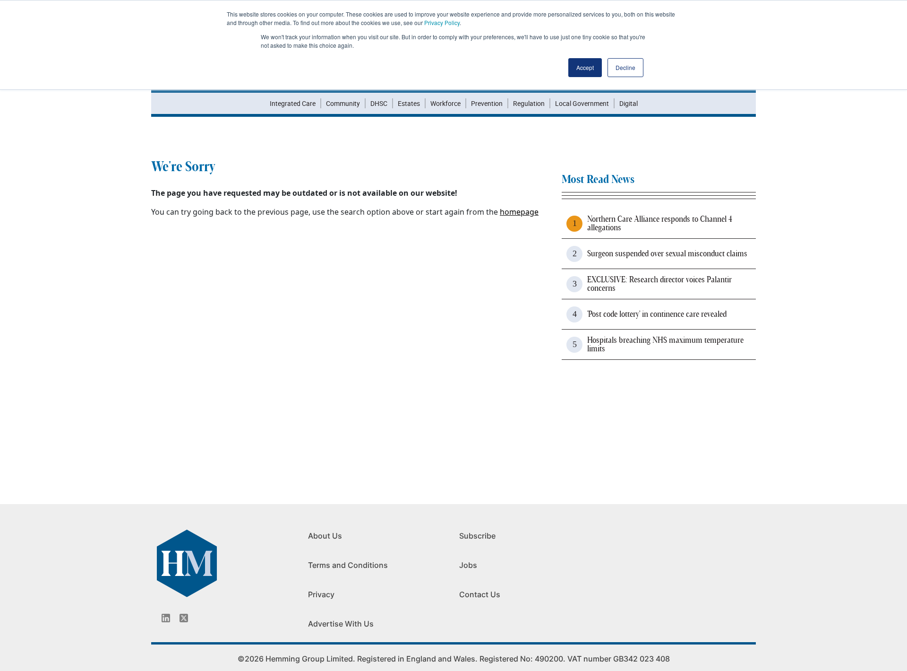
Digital (628, 103)
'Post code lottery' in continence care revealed (657, 314)
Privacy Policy (442, 22)
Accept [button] (585, 67)
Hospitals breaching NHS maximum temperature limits (665, 344)
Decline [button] (625, 67)
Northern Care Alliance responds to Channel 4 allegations (659, 223)
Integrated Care (293, 103)
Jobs (468, 565)
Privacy (321, 594)
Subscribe (477, 535)
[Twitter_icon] (184, 618)
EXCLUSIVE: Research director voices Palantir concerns (659, 284)
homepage (519, 212)
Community (343, 103)
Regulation (529, 103)
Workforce (445, 103)
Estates (409, 103)
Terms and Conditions (348, 565)
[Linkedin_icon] (166, 618)
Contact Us (479, 594)
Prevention (487, 103)
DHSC (378, 103)
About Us (325, 535)
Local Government (582, 103)
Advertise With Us (341, 623)
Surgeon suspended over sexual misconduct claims (667, 254)
